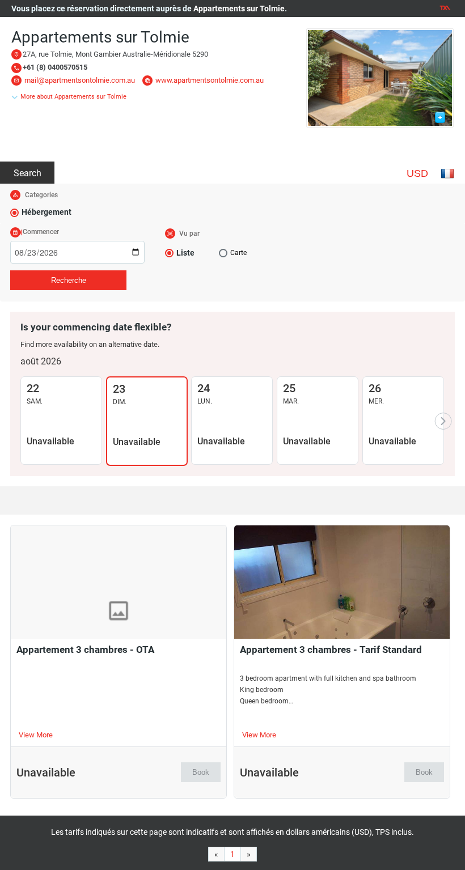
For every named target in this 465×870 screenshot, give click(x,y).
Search (27, 173)
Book (200, 772)
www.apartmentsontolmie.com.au (209, 80)
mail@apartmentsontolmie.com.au (79, 80)
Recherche (68, 280)
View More (36, 735)
